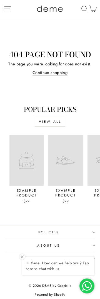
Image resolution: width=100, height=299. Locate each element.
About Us (48, 245)
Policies (48, 232)
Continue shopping (50, 73)
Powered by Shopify (50, 294)
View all (50, 121)
